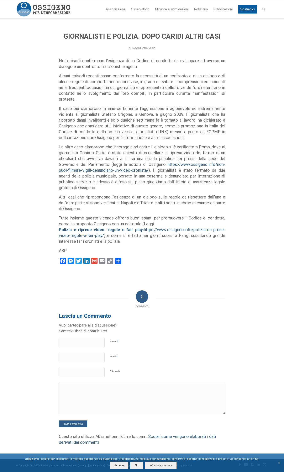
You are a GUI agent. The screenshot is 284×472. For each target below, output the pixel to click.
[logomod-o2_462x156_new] (43, 9)
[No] (279, 463)
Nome (114, 341)
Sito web (115, 371)
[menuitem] (115, 9)
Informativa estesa (160, 465)
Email (113, 356)
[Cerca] (264, 9)
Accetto (119, 465)
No (136, 465)
